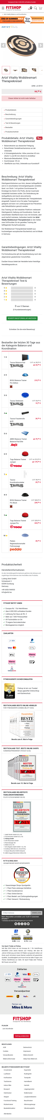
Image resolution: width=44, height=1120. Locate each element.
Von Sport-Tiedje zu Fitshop (11, 946)
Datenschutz (27, 1047)
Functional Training (10, 1101)
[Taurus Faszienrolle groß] (25, 413)
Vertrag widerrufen (22, 1036)
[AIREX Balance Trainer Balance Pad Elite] (25, 433)
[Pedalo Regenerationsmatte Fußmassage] (25, 535)
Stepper (6, 1097)
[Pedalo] (16, 549)
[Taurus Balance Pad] (25, 357)
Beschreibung (10, 114)
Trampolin (27, 1078)
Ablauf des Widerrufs (30, 1059)
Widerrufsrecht (28, 1055)
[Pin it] (39, 138)
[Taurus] (16, 365)
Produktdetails (10, 110)
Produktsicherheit (11, 132)
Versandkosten (8, 1055)
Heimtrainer (8, 1093)
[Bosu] (16, 386)
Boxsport (7, 1089)
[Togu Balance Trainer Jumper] (25, 454)
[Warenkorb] (41, 8)
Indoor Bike (7, 1085)
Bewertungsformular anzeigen (22, 318)
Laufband (7, 1074)
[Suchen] (35, 8)
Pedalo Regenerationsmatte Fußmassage (17, 543)
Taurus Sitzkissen (16, 401)
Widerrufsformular (9, 1059)
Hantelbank (28, 1081)
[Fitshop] (13, 8)
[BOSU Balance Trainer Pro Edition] (25, 375)
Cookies (5, 1051)
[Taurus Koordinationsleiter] (25, 474)
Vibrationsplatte (29, 1108)
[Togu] (16, 465)
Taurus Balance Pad (17, 363)
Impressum (27, 1051)
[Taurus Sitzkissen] (25, 395)
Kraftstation (8, 1078)
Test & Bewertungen (12, 123)
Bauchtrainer (28, 1101)
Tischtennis (7, 1081)
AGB (4, 1047)
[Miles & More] (22, 1006)
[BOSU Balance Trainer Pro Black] (25, 494)
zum (8, 1029)
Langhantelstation (30, 1097)
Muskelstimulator (9, 1108)
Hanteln (26, 1085)
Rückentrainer (8, 1104)
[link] (12, 641)
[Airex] (16, 445)
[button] (6, 70)
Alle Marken (7, 1114)
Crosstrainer (8, 1070)
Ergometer (27, 1070)
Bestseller (9, 127)
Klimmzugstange (29, 1104)
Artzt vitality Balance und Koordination (15, 14)
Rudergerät (28, 1074)
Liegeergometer (29, 1089)
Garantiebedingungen (13, 119)
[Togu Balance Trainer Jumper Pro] (25, 515)
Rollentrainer (28, 1093)
